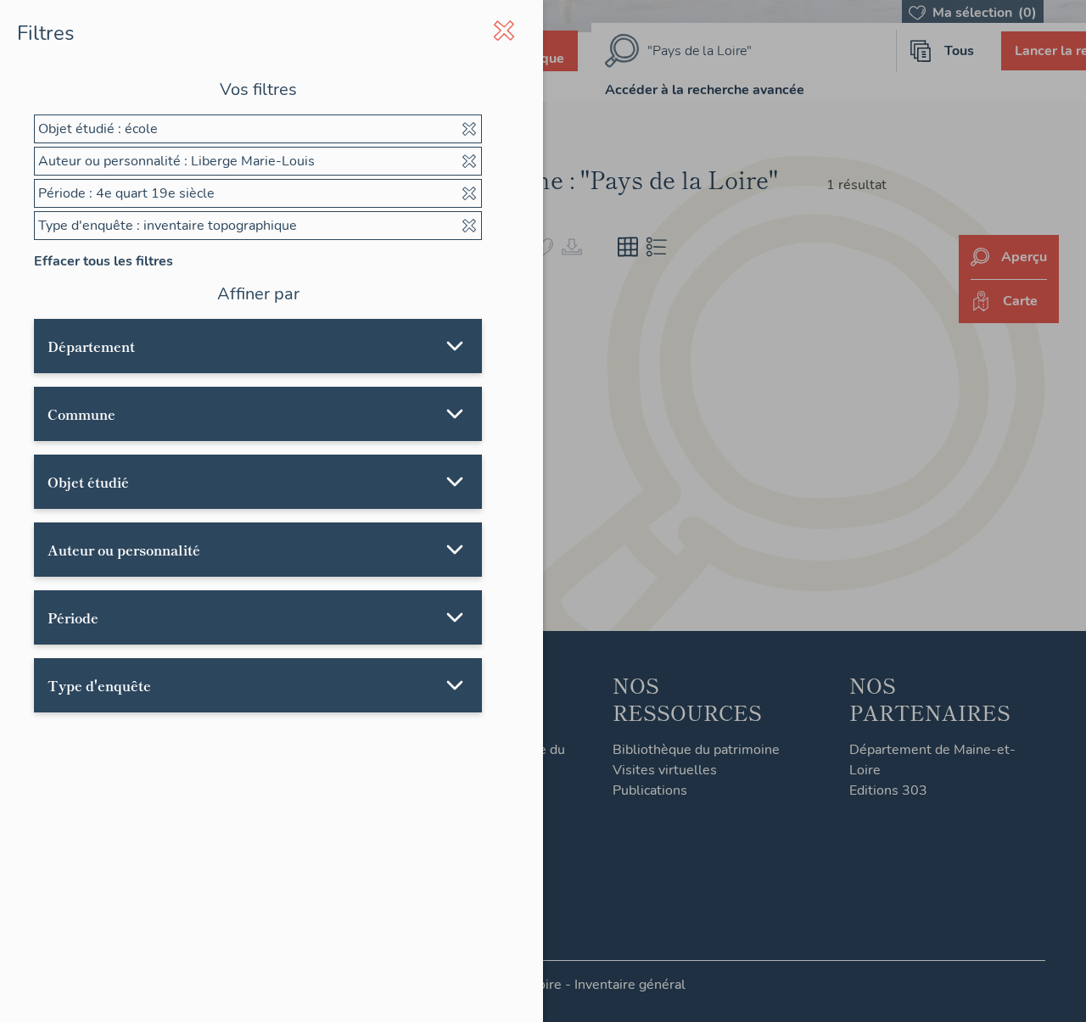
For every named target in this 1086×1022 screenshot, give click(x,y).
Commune (81, 414)
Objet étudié (88, 482)
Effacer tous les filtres (103, 261)
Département (91, 346)
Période (73, 617)
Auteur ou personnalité (124, 549)
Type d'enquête (99, 685)
